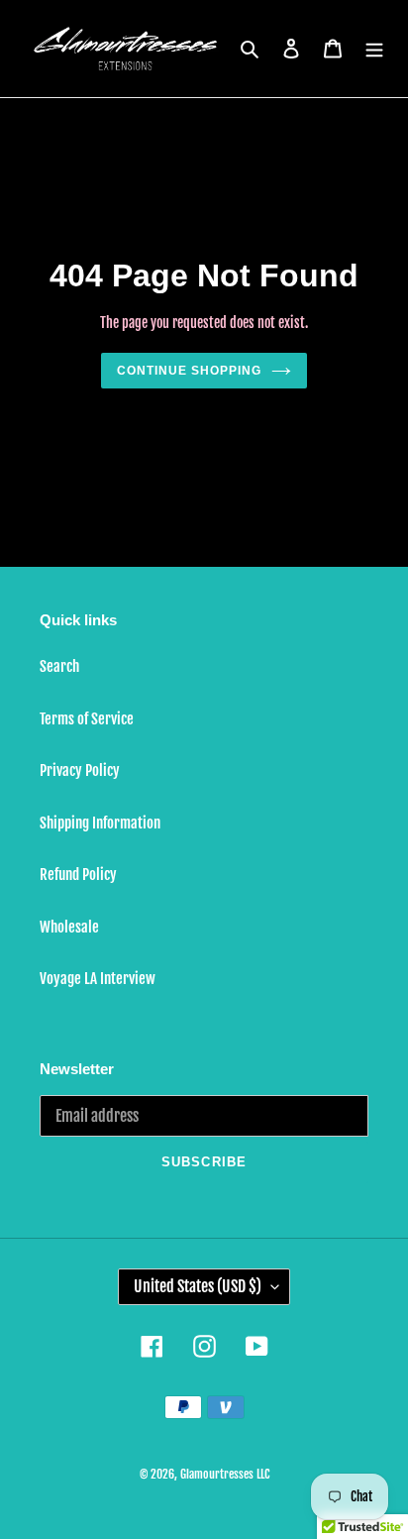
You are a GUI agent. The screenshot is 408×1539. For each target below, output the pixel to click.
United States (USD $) (197, 1286)
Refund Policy (78, 874)
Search (59, 666)
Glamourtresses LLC (224, 1474)
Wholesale (69, 927)
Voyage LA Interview (97, 978)
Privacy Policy (80, 770)
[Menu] (374, 49)
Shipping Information (100, 823)
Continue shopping (189, 371)
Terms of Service (87, 719)
